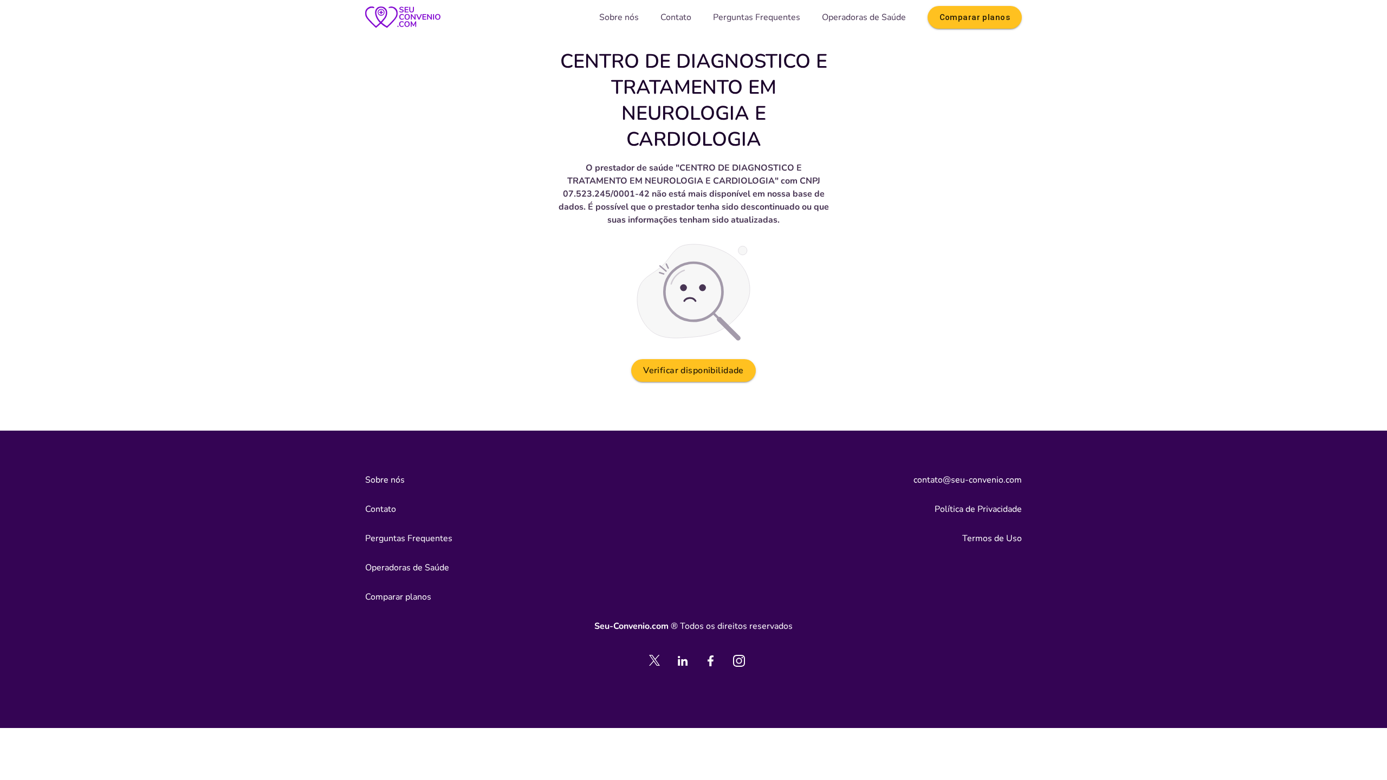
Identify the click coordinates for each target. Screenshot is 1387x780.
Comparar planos (974, 17)
